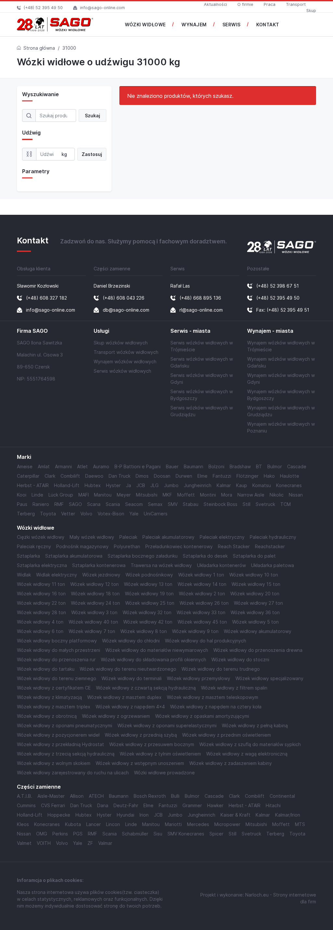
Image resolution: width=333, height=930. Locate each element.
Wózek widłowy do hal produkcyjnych (205, 640)
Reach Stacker (234, 546)
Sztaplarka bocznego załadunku (143, 556)
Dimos (142, 476)
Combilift (70, 476)
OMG (41, 833)
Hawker (215, 805)
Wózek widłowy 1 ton (201, 574)
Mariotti (173, 824)
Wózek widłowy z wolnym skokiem (53, 763)
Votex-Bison (111, 513)
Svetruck (265, 504)
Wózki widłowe (35, 528)
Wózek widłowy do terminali (131, 678)
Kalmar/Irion (287, 815)
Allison (77, 796)
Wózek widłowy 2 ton (202, 593)
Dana (102, 805)
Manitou (103, 494)
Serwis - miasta (190, 331)
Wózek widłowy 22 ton (41, 603)
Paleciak (128, 537)
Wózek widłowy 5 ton (255, 622)
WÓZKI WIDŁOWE (145, 24)
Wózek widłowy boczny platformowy (57, 640)
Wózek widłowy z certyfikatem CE (54, 688)
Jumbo (171, 485)
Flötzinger (247, 476)
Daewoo (94, 476)
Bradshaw (240, 466)
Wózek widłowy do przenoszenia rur (56, 659)
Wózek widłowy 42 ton (147, 622)
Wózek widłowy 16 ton (41, 593)
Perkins (60, 833)
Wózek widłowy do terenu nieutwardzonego (128, 669)
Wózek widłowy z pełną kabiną (255, 725)
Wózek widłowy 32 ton (147, 612)
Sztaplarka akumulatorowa (73, 556)
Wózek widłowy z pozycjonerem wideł (58, 735)
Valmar (105, 843)
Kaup (241, 485)
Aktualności (215, 4)
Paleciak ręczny (34, 546)
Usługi (101, 331)
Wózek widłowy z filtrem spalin (234, 688)
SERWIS (231, 24)
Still (246, 504)
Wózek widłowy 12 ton (94, 584)
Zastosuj (92, 154)
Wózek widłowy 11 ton (41, 584)
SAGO (75, 504)
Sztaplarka (28, 556)
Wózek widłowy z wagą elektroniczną (246, 753)
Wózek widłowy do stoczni (240, 659)
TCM (285, 504)
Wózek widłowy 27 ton (258, 603)
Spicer (216, 833)
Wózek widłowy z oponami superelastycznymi (167, 725)
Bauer (172, 466)
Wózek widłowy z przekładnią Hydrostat (60, 744)
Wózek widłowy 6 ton (40, 631)
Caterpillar (28, 476)
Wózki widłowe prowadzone (164, 772)
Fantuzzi (222, 476)
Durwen (184, 476)
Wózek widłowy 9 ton (195, 631)
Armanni (63, 466)
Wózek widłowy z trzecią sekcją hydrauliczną (65, 753)
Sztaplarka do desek (205, 556)
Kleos (23, 824)
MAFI (83, 494)
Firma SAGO (32, 331)
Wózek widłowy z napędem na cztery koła (215, 706)
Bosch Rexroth (150, 796)
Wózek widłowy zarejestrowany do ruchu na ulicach (73, 772)
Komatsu (261, 485)
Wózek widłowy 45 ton (202, 622)
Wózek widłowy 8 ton (143, 631)
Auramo (101, 466)
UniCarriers (155, 513)
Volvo (86, 513)
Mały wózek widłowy (92, 537)
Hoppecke (58, 815)
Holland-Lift (66, 485)
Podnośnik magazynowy (82, 546)
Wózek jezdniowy (101, 574)
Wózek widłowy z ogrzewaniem (116, 716)
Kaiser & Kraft (235, 815)
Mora (226, 494)
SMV (173, 504)
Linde (37, 494)
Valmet (24, 843)
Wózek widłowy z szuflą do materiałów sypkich (250, 744)
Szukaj (92, 115)
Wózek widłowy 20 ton (254, 593)
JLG (154, 485)
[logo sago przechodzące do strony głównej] (55, 24)
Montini (208, 494)
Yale (134, 513)
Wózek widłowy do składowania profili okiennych (153, 659)
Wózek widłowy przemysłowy (198, 678)
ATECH (96, 796)
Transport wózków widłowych (126, 352)
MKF (167, 494)
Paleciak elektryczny (222, 537)
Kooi (21, 494)
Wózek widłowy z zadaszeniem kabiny (230, 763)
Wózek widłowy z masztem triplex (53, 706)
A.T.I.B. (24, 796)
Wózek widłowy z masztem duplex (124, 697)
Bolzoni (216, 466)
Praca (269, 4)
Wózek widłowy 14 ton (202, 584)
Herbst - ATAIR (33, 485)
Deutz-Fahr (125, 805)
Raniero (41, 504)
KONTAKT (267, 24)
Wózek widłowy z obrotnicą (47, 716)
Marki (24, 457)
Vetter (68, 513)
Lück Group (60, 494)
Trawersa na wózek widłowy (161, 565)
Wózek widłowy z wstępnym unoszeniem (140, 763)
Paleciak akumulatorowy (168, 537)
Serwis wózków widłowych (122, 371)
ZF (90, 843)
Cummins (26, 805)
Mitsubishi (146, 494)
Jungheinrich (197, 485)
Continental (282, 796)
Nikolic (277, 494)
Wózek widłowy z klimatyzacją (49, 697)
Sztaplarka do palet (254, 556)
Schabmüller (135, 833)
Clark (50, 476)
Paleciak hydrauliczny (273, 537)
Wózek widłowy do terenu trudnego (220, 669)
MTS (300, 824)
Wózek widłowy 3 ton (94, 612)
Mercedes (198, 824)
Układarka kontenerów (221, 565)
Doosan (162, 476)
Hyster (113, 485)
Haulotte (289, 476)
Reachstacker (270, 546)
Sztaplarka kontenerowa (99, 565)
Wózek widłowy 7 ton (92, 631)
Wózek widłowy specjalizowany (269, 678)
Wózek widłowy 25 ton (149, 603)
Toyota (48, 513)
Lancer (93, 824)
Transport (296, 4)
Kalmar (224, 485)
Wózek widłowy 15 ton (256, 584)
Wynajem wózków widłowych (125, 361)
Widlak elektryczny (56, 574)
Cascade (296, 466)
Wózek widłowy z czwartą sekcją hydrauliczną (146, 688)
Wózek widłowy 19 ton (149, 593)
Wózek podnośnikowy (149, 574)
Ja (128, 485)
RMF (59, 504)
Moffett (186, 494)
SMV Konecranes (185, 833)
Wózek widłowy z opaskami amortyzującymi (202, 716)
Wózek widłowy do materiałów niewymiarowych (156, 650)
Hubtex (93, 485)
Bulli (175, 796)
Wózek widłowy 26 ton (204, 603)
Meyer (124, 494)
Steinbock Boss (220, 504)
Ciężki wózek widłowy (40, 537)
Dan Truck (119, 476)
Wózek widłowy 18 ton (95, 593)
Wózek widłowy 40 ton (93, 622)
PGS (78, 833)
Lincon (113, 824)
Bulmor (274, 466)
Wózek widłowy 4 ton (40, 622)
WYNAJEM (194, 24)
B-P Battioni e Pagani (137, 466)
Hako (269, 476)
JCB (140, 485)
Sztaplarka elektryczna (42, 565)
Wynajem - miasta (270, 331)
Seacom (134, 504)
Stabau (190, 504)
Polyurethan (127, 546)
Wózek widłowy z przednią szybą (141, 735)
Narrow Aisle (250, 494)
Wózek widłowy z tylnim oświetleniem (160, 753)
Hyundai (125, 815)
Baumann (193, 466)
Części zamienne (39, 787)
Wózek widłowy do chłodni (131, 640)
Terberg (26, 513)
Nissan (296, 494)
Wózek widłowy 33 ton (201, 612)
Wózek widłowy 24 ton (95, 603)
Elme (202, 476)
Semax (155, 504)
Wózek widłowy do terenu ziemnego (56, 678)
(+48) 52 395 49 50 (43, 7)
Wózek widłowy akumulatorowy (257, 631)
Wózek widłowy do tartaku (45, 669)
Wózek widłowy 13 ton (148, 584)
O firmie (245, 4)
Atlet (82, 466)
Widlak (24, 574)
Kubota (73, 824)
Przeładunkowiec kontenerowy (179, 546)
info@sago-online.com (102, 7)
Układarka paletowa (272, 565)
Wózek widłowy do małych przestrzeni (58, 650)
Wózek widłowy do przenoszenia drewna (257, 650)
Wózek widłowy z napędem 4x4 (130, 706)
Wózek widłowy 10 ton (253, 574)
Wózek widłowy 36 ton (255, 612)
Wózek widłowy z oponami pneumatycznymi (64, 725)
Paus (22, 504)
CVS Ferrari (53, 805)
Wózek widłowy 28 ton (41, 612)
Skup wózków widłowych (121, 342)
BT (259, 466)
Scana (93, 504)
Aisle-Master (51, 796)
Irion (144, 815)
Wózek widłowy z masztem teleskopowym (212, 697)
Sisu (157, 833)
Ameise (25, 466)
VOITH (44, 843)
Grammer (192, 805)
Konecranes (289, 485)
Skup (311, 10)
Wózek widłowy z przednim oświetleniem (226, 735)
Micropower (227, 824)
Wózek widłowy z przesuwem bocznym (151, 744)
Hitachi (273, 805)
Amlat (44, 466)
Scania (113, 504)
